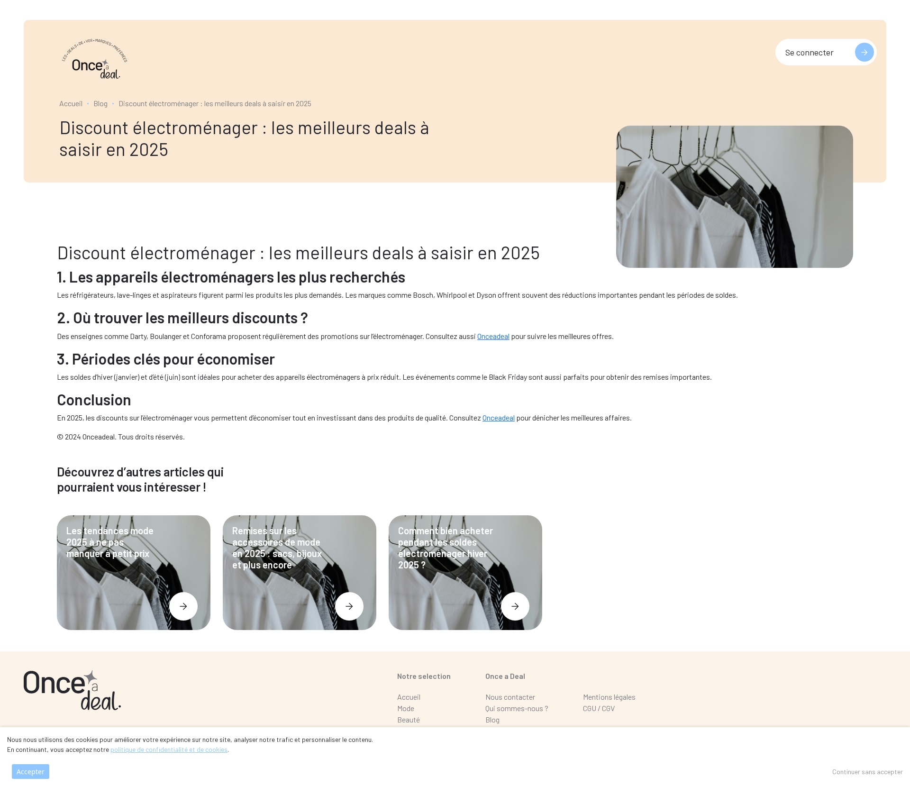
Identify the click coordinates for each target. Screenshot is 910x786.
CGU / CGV (599, 708)
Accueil (70, 103)
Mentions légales (609, 696)
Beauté (408, 719)
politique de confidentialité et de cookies (169, 749)
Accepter (31, 771)
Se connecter (809, 52)
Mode (405, 708)
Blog (100, 103)
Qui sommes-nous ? (516, 708)
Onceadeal (493, 335)
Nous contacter (510, 696)
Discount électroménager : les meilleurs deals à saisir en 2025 (214, 103)
